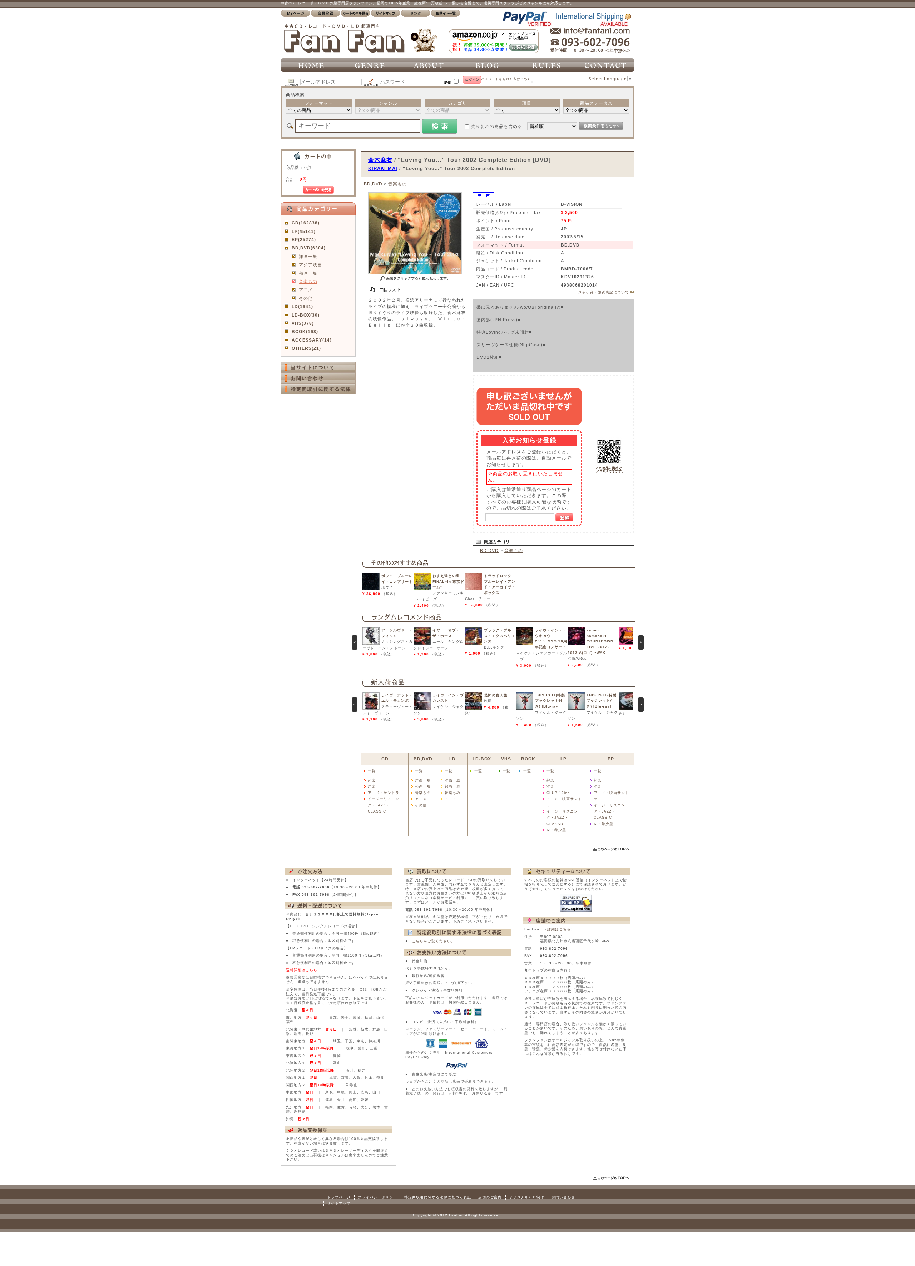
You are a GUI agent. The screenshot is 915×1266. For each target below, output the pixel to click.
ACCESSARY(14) (312, 340)
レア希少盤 (556, 830)
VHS (506, 758)
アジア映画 (310, 264)
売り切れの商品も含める (496, 126)
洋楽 (372, 786)
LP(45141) (304, 231)
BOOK (528, 758)
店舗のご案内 (490, 1197)
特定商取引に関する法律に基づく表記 (437, 1197)
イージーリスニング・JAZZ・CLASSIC (383, 805)
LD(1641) (302, 306)
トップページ (339, 1197)
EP (611, 758)
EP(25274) (304, 239)
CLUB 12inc (558, 793)
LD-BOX (482, 758)
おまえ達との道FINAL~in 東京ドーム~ (448, 581)
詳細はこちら (559, 929)
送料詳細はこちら (301, 970)
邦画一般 (308, 273)
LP (563, 758)
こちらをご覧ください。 (433, 941)
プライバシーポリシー (377, 1197)
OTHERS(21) (306, 348)
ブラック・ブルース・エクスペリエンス (499, 635)
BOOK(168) (305, 331)
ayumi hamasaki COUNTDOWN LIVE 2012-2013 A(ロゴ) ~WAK (590, 641)
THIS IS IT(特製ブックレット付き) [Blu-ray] (550, 700)
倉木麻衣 (380, 160)
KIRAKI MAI (382, 168)
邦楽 (372, 780)
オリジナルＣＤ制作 (526, 1197)
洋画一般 (308, 256)
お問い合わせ (563, 1197)
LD (452, 758)
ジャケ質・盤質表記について (603, 292)
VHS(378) (303, 323)
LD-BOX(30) (306, 315)
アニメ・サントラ (383, 793)
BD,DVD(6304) (309, 247)
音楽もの (308, 281)
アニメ (306, 289)
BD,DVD (373, 184)
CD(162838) (306, 222)
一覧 (372, 771)
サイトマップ (339, 1203)
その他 (306, 298)
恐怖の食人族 (496, 695)
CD (385, 758)
